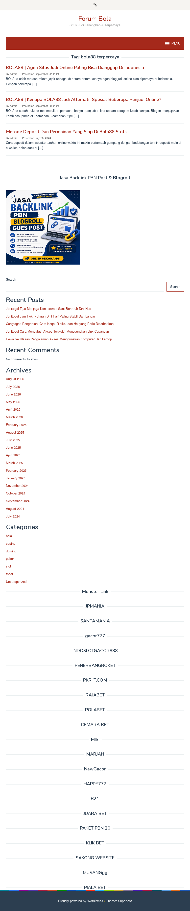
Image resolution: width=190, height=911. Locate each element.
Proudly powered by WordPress (80, 900)
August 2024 (15, 508)
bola (9, 535)
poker (10, 558)
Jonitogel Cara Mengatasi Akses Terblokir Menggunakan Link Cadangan (57, 331)
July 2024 (13, 516)
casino (10, 543)
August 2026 (15, 378)
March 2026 (14, 417)
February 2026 (16, 424)
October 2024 (15, 493)
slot (8, 566)
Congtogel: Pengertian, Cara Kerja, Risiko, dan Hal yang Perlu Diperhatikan (60, 323)
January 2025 (15, 478)
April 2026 (13, 409)
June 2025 (13, 447)
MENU (175, 43)
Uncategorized (16, 581)
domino (11, 551)
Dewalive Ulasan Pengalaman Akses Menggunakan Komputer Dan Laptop (59, 339)
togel (9, 573)
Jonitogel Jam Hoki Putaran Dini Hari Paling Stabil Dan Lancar (50, 316)
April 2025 (13, 455)
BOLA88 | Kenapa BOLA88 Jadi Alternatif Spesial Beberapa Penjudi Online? (83, 99)
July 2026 (13, 386)
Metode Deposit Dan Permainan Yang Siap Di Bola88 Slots (66, 132)
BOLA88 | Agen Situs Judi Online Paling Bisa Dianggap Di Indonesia (75, 68)
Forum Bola (95, 18)
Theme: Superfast (119, 900)
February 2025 (16, 470)
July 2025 (13, 440)
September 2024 (17, 500)
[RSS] (95, 5)
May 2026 (13, 401)
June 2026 (13, 394)
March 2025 (14, 462)
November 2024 (17, 485)
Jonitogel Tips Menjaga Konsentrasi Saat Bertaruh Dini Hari (48, 308)
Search (11, 279)
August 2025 (15, 432)
